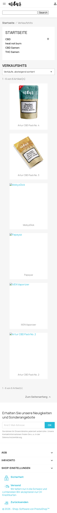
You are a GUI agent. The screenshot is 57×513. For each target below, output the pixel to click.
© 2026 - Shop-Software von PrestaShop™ (25, 509)
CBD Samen (12, 47)
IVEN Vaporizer (28, 324)
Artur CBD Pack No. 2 (28, 374)
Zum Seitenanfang (38, 397)
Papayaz (28, 274)
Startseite (16, 32)
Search (43, 12)
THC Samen (12, 52)
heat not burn (13, 43)
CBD (8, 39)
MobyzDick (28, 225)
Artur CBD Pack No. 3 (28, 175)
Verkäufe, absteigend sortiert (28, 72)
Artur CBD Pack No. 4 (28, 125)
